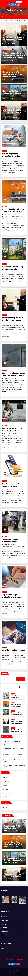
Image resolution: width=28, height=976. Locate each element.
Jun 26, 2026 (7, 60)
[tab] (8, 687)
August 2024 (6, 781)
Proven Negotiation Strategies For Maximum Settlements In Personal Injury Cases (13, 56)
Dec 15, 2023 (7, 489)
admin (15, 43)
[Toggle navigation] (15, 17)
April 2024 (5, 789)
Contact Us (15, 972)
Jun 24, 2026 (7, 98)
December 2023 (7, 793)
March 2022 (6, 797)
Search (4, 673)
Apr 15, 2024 (7, 433)
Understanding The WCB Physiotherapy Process (11, 112)
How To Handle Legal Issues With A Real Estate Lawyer (13, 38)
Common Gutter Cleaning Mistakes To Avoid (12, 93)
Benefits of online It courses (13, 650)
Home (10, 972)
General (4, 34)
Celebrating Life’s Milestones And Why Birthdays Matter (12, 74)
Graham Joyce (14, 10)
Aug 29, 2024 (7, 117)
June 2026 (5, 777)
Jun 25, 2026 (7, 79)
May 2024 (5, 785)
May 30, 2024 (7, 43)
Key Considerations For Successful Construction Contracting (12, 486)
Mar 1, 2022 (7, 544)
